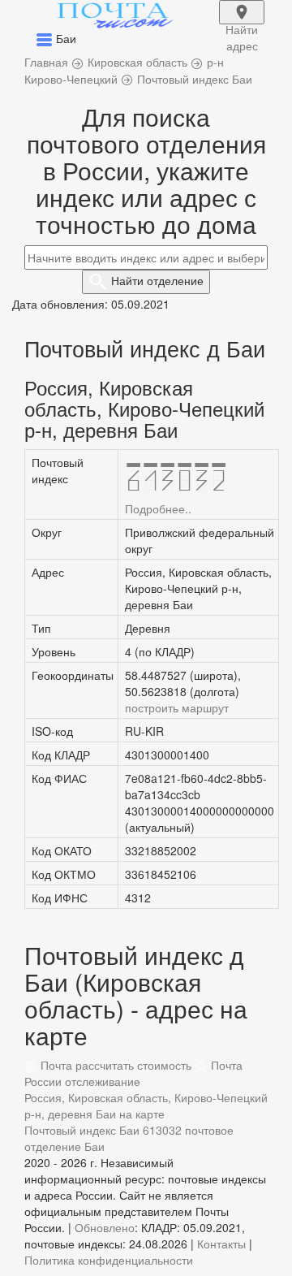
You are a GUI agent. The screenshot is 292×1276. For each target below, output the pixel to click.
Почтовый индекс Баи (82, 1130)
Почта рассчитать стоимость (114, 1065)
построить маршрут (177, 707)
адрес (241, 22)
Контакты (221, 1243)
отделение (157, 280)
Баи (94, 1146)
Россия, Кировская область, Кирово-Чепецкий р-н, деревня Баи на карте (146, 1105)
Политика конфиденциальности (108, 1260)
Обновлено (105, 1227)
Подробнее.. (158, 508)
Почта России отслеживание (133, 1073)
